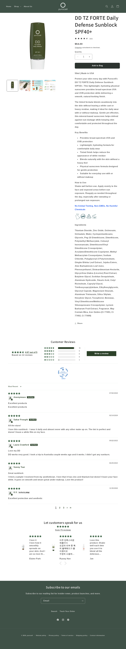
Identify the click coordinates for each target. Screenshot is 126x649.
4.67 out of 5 (31, 352)
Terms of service (67, 635)
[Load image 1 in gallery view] (12, 85)
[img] (14, 393)
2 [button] (59, 508)
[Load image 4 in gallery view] (50, 85)
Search (54, 611)
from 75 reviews (63, 530)
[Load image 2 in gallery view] (25, 85)
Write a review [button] (101, 353)
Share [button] (79, 323)
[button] (17, 6)
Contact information (97, 635)
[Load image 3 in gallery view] (37, 85)
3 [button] (63, 508)
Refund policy (41, 635)
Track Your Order (67, 611)
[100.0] (63, 372)
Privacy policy (54, 635)
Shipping (78, 47)
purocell (30, 635)
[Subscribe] (82, 601)
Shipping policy (81, 635)
